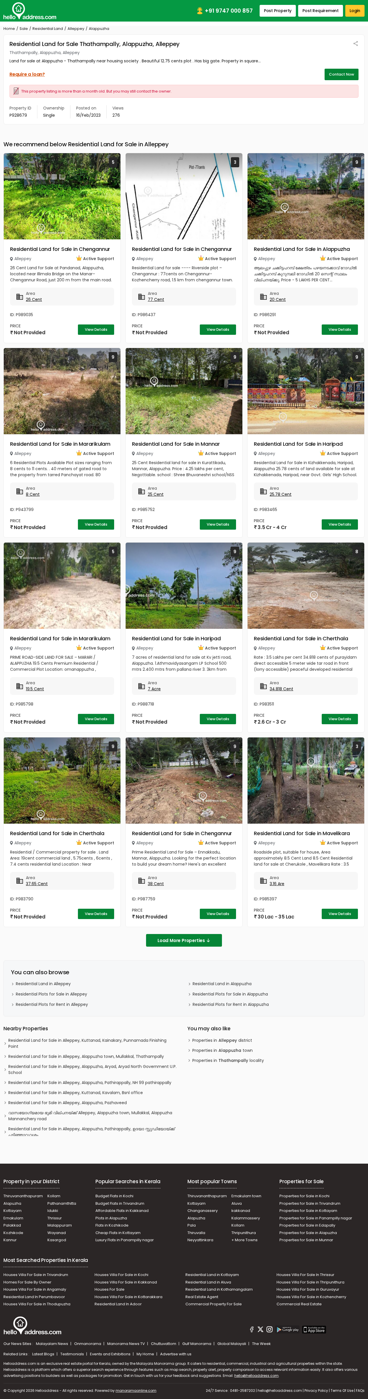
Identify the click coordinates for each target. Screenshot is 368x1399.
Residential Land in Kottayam (212, 1274)
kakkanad (240, 1210)
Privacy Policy (316, 1390)
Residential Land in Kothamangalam (219, 1289)
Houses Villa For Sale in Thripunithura (310, 1282)
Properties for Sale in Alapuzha (308, 1232)
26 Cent (34, 299)
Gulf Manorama (197, 1343)
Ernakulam (13, 1218)
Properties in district (222, 1040)
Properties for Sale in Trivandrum (309, 1203)
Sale (24, 28)
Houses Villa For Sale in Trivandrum (35, 1274)
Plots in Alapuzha (111, 1218)
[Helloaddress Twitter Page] (260, 1330)
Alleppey (76, 28)
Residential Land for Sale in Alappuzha (302, 249)
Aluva (236, 1203)
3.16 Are (277, 884)
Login (355, 11)
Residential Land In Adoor (118, 1304)
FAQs (360, 1390)
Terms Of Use (342, 1390)
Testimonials (72, 1354)
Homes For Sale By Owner (27, 1282)
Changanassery (202, 1210)
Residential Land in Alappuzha (222, 984)
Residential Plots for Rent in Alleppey (52, 1004)
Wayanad (56, 1232)
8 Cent (33, 494)
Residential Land (47, 28)
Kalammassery (245, 1218)
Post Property (278, 11)
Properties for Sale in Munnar (306, 1240)
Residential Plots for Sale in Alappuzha (230, 994)
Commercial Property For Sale (213, 1304)
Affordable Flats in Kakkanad (122, 1210)
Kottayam (12, 1210)
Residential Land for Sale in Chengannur (60, 249)
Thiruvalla (196, 1232)
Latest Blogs (43, 1354)
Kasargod (56, 1240)
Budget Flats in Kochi (114, 1196)
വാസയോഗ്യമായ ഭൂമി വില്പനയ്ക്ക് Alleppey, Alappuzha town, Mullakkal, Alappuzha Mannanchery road (90, 1116)
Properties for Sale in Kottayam (308, 1210)
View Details (96, 329)
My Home (146, 1354)
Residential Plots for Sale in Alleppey (51, 994)
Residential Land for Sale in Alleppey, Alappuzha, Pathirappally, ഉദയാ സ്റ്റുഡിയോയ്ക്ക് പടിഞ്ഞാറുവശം (91, 1132)
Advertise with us (175, 1354)
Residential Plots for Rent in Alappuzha (231, 1004)
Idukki (52, 1210)
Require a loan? (27, 74)
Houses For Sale (109, 1289)
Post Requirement (320, 11)
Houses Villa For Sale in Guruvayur (308, 1289)
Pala (191, 1225)
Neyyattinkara (200, 1240)
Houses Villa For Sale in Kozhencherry (311, 1297)
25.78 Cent (281, 494)
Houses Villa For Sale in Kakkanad (126, 1282)
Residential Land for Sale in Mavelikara (302, 833)
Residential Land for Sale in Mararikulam (60, 443)
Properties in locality (228, 1060)
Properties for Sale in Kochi (304, 1196)
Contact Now (341, 74)
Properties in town (222, 1050)
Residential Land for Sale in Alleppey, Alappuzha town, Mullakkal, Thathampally (86, 1056)
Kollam (53, 1196)
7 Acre (154, 689)
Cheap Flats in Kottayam (118, 1232)
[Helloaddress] (30, 10)
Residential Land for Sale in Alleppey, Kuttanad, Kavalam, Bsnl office (75, 1093)
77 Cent (156, 299)
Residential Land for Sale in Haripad (298, 443)
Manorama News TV (126, 1343)
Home (9, 28)
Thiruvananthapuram (23, 1196)
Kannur (10, 1240)
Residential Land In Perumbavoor (34, 1297)
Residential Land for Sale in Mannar (176, 443)
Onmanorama (88, 1343)
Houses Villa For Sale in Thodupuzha (36, 1304)
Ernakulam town (246, 1196)
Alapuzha (12, 1203)
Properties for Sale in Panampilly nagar (315, 1218)
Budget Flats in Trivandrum (119, 1203)
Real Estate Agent (201, 1297)
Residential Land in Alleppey (43, 984)
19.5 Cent (35, 689)
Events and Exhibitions (110, 1354)
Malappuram (59, 1225)
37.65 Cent (37, 884)
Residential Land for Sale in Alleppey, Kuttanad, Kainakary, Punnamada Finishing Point (87, 1043)
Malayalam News (52, 1343)
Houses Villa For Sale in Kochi (121, 1274)
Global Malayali (232, 1343)
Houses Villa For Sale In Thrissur (305, 1274)
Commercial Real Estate (299, 1304)
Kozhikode (13, 1232)
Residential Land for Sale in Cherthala (301, 638)
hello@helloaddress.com (256, 1375)
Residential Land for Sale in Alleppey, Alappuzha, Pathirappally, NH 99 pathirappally (89, 1082)
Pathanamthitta (61, 1203)
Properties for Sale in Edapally (307, 1225)
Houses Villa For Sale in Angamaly (34, 1289)
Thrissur (54, 1218)
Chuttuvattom (164, 1343)
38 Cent (156, 884)
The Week (261, 1343)
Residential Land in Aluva (208, 1282)
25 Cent (156, 494)
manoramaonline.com (136, 1390)
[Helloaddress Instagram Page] (269, 1330)
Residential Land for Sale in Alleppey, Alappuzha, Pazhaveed (67, 1103)
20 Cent (278, 299)
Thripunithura (243, 1232)
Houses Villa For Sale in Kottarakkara (128, 1297)
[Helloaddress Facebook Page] (252, 1330)
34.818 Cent (281, 689)
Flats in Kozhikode (112, 1225)
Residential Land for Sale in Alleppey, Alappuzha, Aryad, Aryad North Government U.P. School (92, 1069)
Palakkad (12, 1225)
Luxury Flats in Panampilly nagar (124, 1240)
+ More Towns (244, 1240)
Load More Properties (181, 940)
